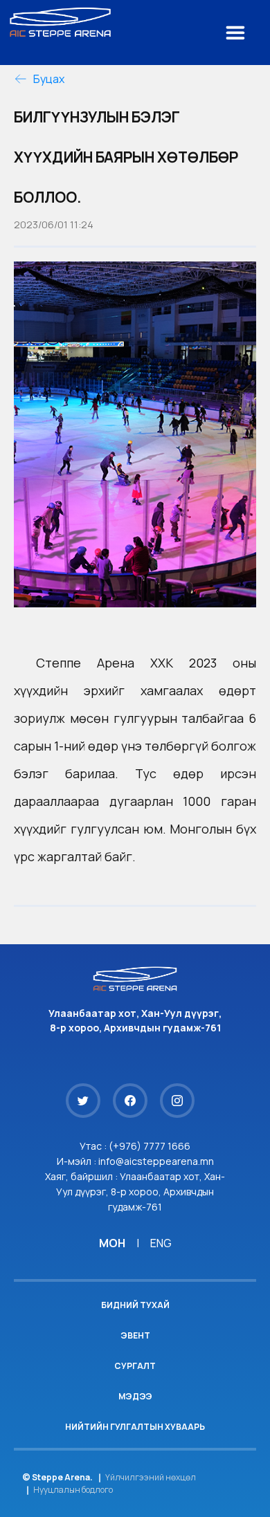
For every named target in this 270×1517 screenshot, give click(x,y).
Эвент (135, 1335)
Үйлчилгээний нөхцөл (150, 1477)
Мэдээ (135, 1396)
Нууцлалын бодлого (73, 1490)
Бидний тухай (135, 1305)
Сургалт (135, 1366)
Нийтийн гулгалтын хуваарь (135, 1427)
